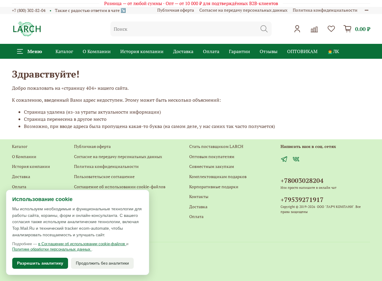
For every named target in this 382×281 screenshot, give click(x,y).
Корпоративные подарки (213, 186)
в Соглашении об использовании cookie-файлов (82, 244)
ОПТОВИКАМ (302, 51)
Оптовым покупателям (211, 156)
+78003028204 (302, 180)
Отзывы (269, 51)
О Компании (97, 51)
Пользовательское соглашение (104, 176)
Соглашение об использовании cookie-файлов (119, 186)
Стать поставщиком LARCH (216, 146)
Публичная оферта (175, 10)
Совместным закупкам (211, 166)
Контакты (198, 196)
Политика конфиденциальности (325, 10)
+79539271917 (302, 199)
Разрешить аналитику (40, 263)
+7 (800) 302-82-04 (28, 10)
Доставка (183, 51)
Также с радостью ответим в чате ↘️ (90, 10)
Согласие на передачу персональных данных (243, 10)
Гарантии (239, 51)
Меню (34, 51)
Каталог (64, 51)
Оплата (211, 51)
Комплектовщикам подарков (218, 176)
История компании (142, 51)
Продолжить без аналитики (102, 263)
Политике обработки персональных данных (52, 249)
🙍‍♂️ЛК (333, 51)
